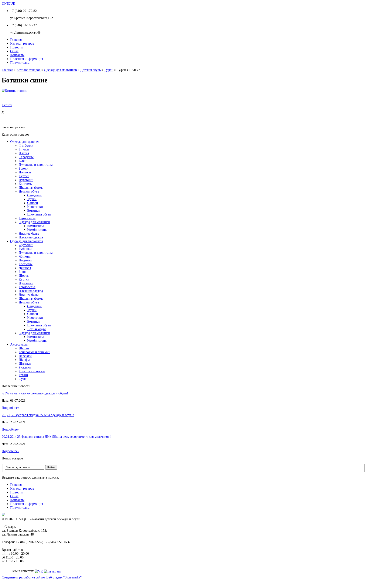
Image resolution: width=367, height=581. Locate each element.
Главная (16, 39)
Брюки (23, 168)
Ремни (23, 375)
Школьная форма (31, 187)
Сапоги (32, 203)
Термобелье (27, 218)
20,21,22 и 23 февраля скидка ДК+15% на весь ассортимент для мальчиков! (56, 436)
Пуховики (26, 180)
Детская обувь (90, 70)
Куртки (24, 176)
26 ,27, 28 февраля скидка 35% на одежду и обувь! (38, 415)
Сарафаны (26, 157)
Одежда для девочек (25, 141)
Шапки (24, 348)
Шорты (24, 275)
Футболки (26, 145)
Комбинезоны (37, 229)
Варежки (25, 356)
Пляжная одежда (31, 237)
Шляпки (25, 363)
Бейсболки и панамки (34, 352)
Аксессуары (19, 344)
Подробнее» (10, 408)
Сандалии (34, 195)
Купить (7, 105)
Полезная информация (26, 59)
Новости (16, 47)
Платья (24, 153)
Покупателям (20, 62)
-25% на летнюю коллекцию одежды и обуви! (35, 393)
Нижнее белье (29, 233)
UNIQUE (8, 3)
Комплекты (35, 226)
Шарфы (24, 359)
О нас (14, 51)
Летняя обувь (36, 329)
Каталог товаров (22, 43)
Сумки (23, 379)
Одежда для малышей (34, 222)
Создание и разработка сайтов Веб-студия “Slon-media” (42, 577)
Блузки (24, 149)
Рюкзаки (25, 367)
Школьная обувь (39, 214)
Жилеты (25, 256)
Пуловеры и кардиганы (36, 164)
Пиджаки (25, 260)
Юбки (23, 161)
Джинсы (25, 172)
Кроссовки (35, 206)
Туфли (108, 70)
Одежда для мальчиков (60, 70)
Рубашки (25, 249)
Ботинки (33, 210)
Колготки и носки (32, 371)
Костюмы (25, 184)
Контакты (17, 55)
